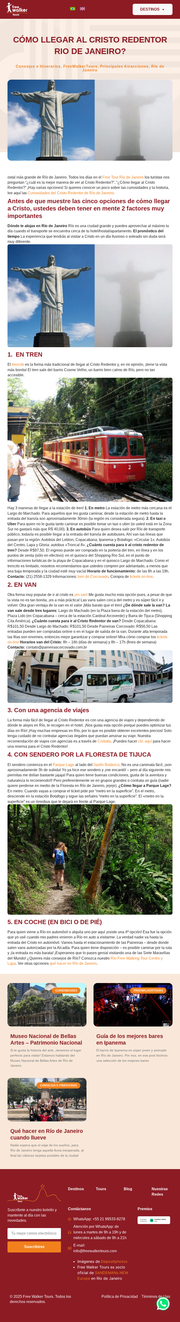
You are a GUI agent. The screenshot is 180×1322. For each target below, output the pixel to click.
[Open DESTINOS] (163, 9)
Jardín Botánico (107, 765)
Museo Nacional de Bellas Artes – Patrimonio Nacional (46, 1039)
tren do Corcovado (93, 577)
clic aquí (145, 741)
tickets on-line (141, 577)
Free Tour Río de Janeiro (123, 177)
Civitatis (104, 741)
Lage (69, 765)
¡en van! (81, 595)
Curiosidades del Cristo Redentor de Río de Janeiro (71, 193)
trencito (18, 364)
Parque (59, 765)
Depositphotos (114, 1261)
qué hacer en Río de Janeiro (73, 963)
